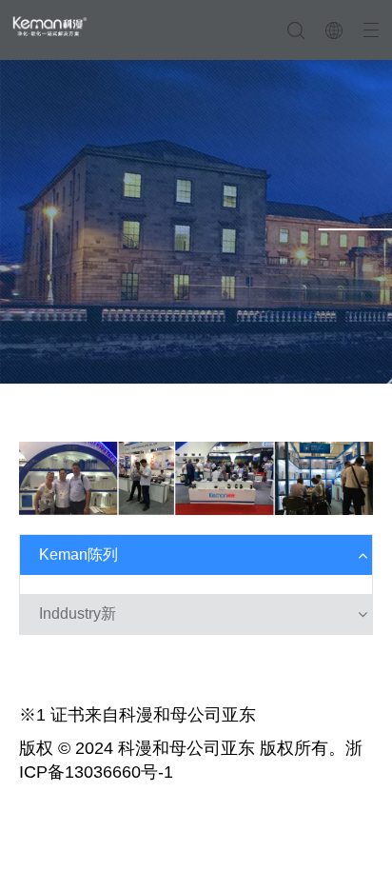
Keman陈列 (78, 554)
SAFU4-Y (47, 687)
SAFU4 (40, 664)
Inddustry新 (77, 613)
